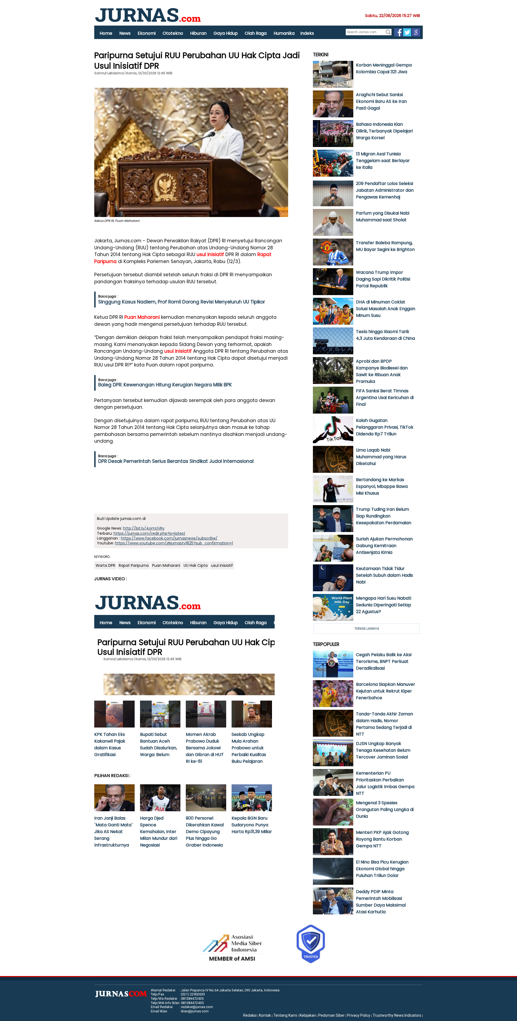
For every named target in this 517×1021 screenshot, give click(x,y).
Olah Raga (256, 33)
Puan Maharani (142, 317)
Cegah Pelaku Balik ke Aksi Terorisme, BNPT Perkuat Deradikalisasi (383, 661)
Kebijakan (307, 1015)
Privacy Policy (358, 1015)
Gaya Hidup (226, 33)
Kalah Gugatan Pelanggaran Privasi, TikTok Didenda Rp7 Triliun (384, 427)
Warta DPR (105, 565)
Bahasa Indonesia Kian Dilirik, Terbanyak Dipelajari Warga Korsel (384, 131)
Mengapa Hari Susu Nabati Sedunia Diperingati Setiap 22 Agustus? (383, 605)
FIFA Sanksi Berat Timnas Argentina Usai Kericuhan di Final (385, 397)
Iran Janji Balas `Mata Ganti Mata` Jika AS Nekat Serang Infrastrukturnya (113, 831)
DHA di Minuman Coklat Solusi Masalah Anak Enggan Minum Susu (385, 309)
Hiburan (198, 33)
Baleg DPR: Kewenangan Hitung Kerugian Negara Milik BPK (165, 385)
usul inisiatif (210, 254)
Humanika (284, 33)
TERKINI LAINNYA (366, 628)
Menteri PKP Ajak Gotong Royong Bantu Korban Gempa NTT (382, 839)
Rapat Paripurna (134, 565)
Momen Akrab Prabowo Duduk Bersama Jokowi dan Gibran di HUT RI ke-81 (205, 747)
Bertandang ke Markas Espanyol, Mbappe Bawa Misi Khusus (382, 486)
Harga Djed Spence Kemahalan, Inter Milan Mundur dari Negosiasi (158, 831)
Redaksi (250, 1015)
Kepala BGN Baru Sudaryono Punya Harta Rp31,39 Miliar (252, 825)
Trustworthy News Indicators (397, 1015)
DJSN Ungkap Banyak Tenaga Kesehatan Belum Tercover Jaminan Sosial (383, 750)
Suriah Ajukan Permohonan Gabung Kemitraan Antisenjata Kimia (384, 545)
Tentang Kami (285, 1015)
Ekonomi (147, 33)
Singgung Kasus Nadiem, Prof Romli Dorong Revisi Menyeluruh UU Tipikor (181, 302)
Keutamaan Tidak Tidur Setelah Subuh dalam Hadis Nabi (384, 575)
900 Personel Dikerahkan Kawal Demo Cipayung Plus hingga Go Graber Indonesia (205, 831)
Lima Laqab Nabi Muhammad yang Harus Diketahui (381, 457)
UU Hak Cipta (196, 565)
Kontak (265, 1015)
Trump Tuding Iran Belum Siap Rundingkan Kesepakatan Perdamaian (383, 516)
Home (106, 33)
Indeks (307, 33)
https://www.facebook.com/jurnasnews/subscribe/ (169, 538)
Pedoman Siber (331, 1015)
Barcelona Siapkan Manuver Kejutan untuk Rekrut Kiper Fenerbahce (385, 691)
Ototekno (173, 33)
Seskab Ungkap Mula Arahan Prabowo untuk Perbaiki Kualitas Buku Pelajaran (249, 747)
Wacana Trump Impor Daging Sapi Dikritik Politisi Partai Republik (383, 279)
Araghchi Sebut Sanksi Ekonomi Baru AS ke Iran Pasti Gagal (381, 101)
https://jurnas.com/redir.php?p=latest (149, 533)
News (125, 33)
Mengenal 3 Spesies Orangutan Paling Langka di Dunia (385, 809)
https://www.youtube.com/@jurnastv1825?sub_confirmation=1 (174, 543)
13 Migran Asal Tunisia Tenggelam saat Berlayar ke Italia (383, 160)
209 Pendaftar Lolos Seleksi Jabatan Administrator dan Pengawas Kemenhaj (385, 190)
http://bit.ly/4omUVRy (144, 528)
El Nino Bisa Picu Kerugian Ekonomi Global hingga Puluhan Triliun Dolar (382, 869)
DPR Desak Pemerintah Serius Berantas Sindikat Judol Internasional (176, 461)
